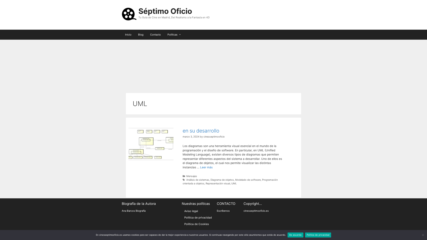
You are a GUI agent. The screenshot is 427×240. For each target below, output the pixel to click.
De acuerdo (295, 235)
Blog (140, 34)
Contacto (155, 34)
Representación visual (218, 183)
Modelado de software (248, 179)
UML (234, 183)
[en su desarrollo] (150, 160)
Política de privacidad (198, 217)
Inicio (128, 34)
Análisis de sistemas (197, 179)
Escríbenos (223, 210)
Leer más (206, 167)
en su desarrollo (201, 131)
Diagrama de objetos (222, 179)
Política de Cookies (196, 224)
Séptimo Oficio (165, 11)
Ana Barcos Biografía (134, 210)
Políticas (172, 34)
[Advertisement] (213, 64)
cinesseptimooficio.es (256, 210)
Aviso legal (191, 211)
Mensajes (191, 176)
